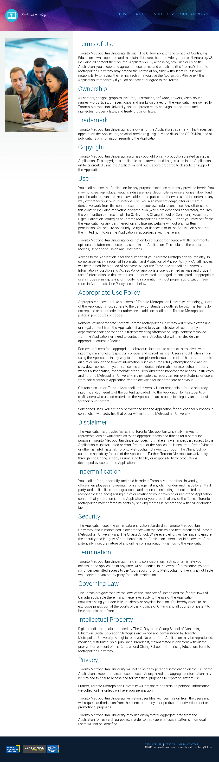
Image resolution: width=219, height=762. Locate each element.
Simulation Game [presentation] (195, 14)
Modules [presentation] (161, 14)
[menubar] (165, 13)
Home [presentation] (124, 14)
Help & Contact (188, 744)
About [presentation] (141, 14)
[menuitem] (124, 13)
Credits (170, 744)
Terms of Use (153, 744)
